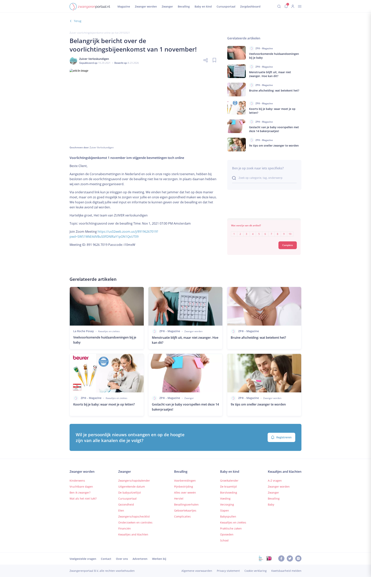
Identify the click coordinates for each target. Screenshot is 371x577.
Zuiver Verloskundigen (102, 147)
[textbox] (264, 231)
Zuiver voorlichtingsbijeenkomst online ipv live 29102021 (100, 32)
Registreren (284, 437)
